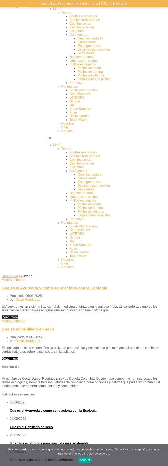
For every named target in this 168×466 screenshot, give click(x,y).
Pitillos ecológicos (82, 64)
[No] (163, 455)
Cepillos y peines (82, 27)
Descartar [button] (120, 3)
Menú (57, 8)
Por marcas (69, 86)
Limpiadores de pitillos (94, 79)
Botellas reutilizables (84, 20)
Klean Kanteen (80, 108)
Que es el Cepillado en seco (28, 329)
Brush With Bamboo (84, 90)
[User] (132, 9)
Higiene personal (81, 57)
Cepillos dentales (90, 38)
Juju (72, 105)
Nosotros (67, 123)
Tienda (66, 12)
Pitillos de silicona (91, 75)
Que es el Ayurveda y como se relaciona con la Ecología (54, 288)
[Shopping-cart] (143, 9)
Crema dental (87, 42)
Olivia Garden (79, 116)
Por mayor (76, 83)
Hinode (74, 101)
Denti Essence (80, 94)
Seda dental (86, 53)
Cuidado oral (78, 34)
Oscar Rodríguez (27, 299)
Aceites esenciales (83, 16)
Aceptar (85, 459)
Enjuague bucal (89, 46)
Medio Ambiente (13, 280)
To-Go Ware (78, 120)
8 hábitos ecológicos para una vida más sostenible (49, 443)
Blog (64, 127)
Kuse (73, 112)
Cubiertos (76, 31)
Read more (10, 317)
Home (6, 276)
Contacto (67, 131)
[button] (84, 138)
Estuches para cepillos (94, 49)
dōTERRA (77, 97)
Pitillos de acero (89, 68)
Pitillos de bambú (90, 71)
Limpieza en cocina (83, 60)
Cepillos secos (80, 23)
